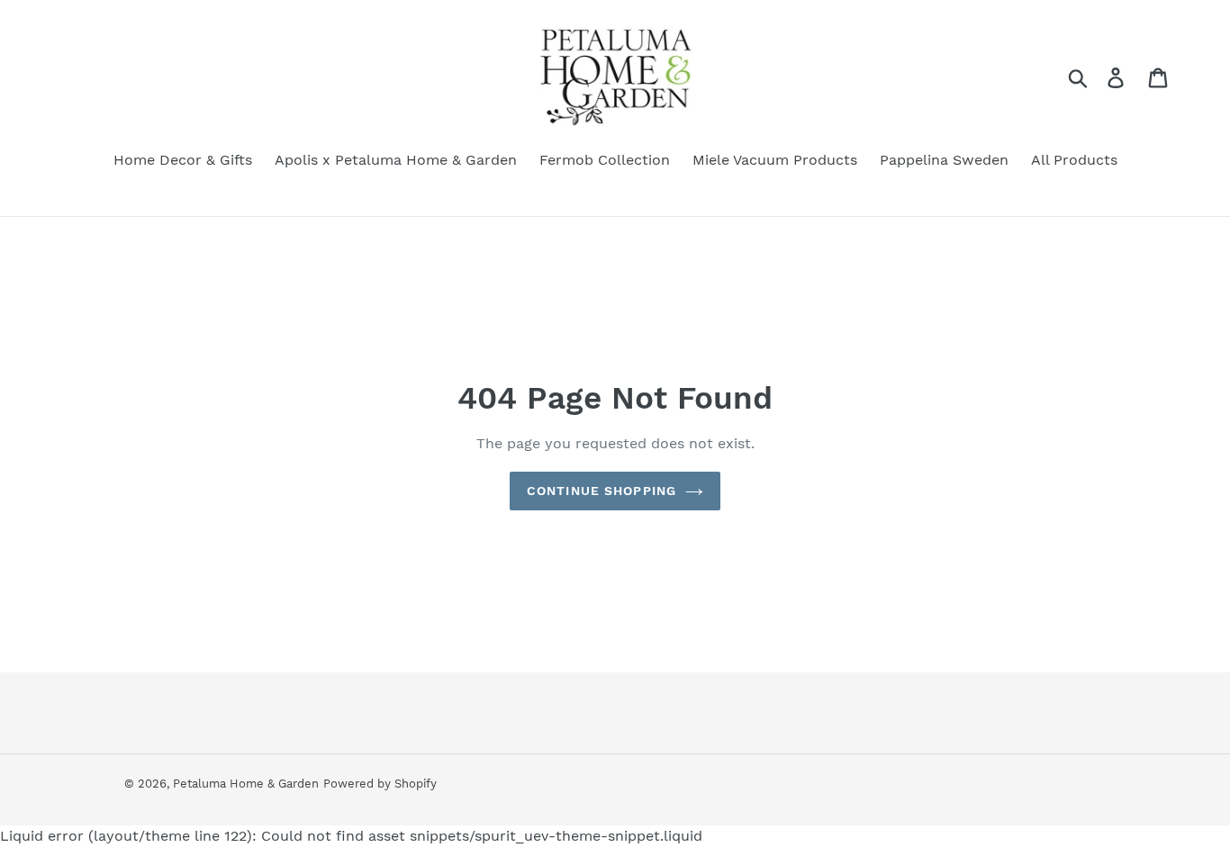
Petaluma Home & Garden (246, 783)
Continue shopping (601, 490)
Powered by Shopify (380, 783)
